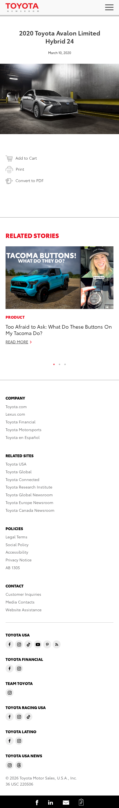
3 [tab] (65, 363)
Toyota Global (19, 471)
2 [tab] (59, 363)
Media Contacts (20, 602)
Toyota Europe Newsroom (29, 502)
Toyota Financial (20, 422)
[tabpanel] (59, 297)
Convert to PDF (29, 180)
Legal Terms (16, 536)
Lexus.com (15, 414)
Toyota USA (16, 464)
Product (15, 317)
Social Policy (17, 544)
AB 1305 (13, 567)
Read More (17, 341)
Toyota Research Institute (29, 487)
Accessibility (17, 552)
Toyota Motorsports (24, 429)
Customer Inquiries (23, 594)
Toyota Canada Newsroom (30, 510)
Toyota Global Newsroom (29, 494)
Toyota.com (16, 406)
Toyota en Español (23, 437)
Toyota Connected (22, 479)
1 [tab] (54, 363)
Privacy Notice (19, 559)
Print (20, 169)
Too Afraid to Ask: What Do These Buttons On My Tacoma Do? (59, 329)
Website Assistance (24, 609)
